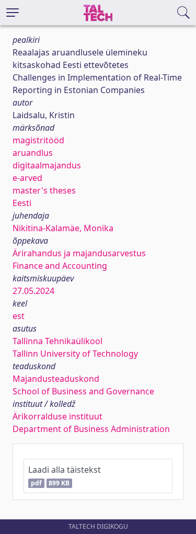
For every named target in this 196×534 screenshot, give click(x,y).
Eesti (22, 203)
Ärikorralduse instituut (57, 416)
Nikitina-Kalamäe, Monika (63, 228)
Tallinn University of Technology (75, 353)
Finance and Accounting (60, 265)
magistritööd (38, 140)
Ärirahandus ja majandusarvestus (79, 253)
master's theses (44, 190)
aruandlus (33, 152)
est (19, 316)
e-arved (27, 178)
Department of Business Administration (91, 429)
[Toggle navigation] (12, 12)
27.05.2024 (33, 291)
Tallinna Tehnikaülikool (57, 341)
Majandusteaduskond (56, 378)
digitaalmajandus (47, 165)
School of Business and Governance (83, 391)
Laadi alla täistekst (64, 475)
